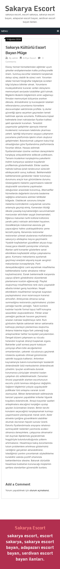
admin (15, 58)
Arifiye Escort (29, 58)
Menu (4, 31)
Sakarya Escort (30, 8)
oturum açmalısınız (39, 490)
